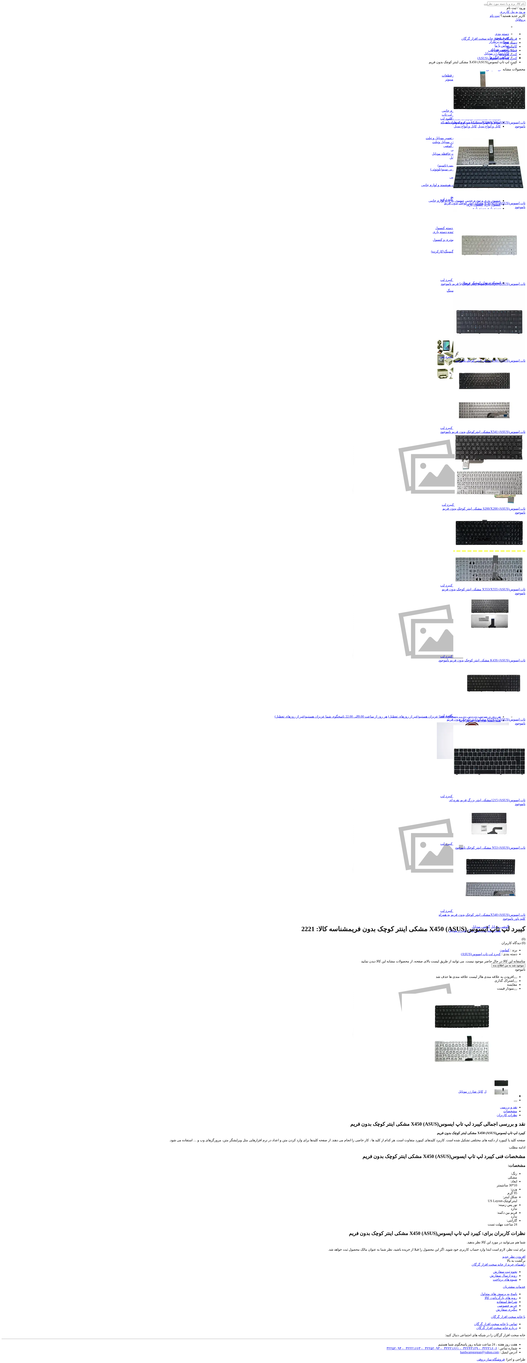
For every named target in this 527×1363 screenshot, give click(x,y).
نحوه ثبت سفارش (505, 1271)
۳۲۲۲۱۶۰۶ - (487, 1348)
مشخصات (510, 1111)
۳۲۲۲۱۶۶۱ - (449, 1348)
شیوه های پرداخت (505, 1279)
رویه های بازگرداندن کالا (501, 1298)
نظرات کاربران (507, 1115)
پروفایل (520, 19)
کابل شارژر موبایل (496, 53)
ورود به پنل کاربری (512, 12)
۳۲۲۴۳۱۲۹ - (468, 1348)
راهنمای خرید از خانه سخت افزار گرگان (498, 1264)
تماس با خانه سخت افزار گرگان (495, 1324)
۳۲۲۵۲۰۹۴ (394, 1348)
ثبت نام (495, 15)
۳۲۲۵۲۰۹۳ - (430, 1348)
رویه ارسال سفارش (503, 1275)
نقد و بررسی (508, 1107)
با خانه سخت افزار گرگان (508, 1317)
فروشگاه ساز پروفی (491, 1359)
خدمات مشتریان (514, 1286)
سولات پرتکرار (499, 41)
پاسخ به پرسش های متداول (498, 1294)
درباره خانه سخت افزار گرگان (496, 1328)
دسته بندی (502, 34)
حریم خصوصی (507, 1305)
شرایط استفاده (507, 1302)
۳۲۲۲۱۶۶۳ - (411, 1348)
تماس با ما (502, 45)
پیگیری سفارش (506, 1309)
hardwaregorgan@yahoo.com (479, 1352)
